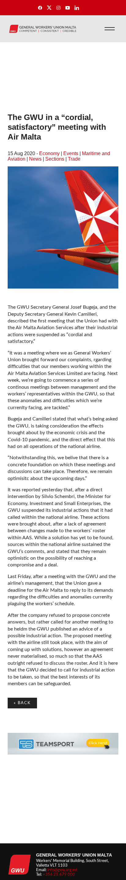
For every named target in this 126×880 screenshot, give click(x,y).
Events (70, 153)
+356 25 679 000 (59, 874)
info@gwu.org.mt (62, 870)
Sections (54, 159)
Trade (74, 159)
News (35, 159)
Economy (49, 153)
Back (22, 703)
